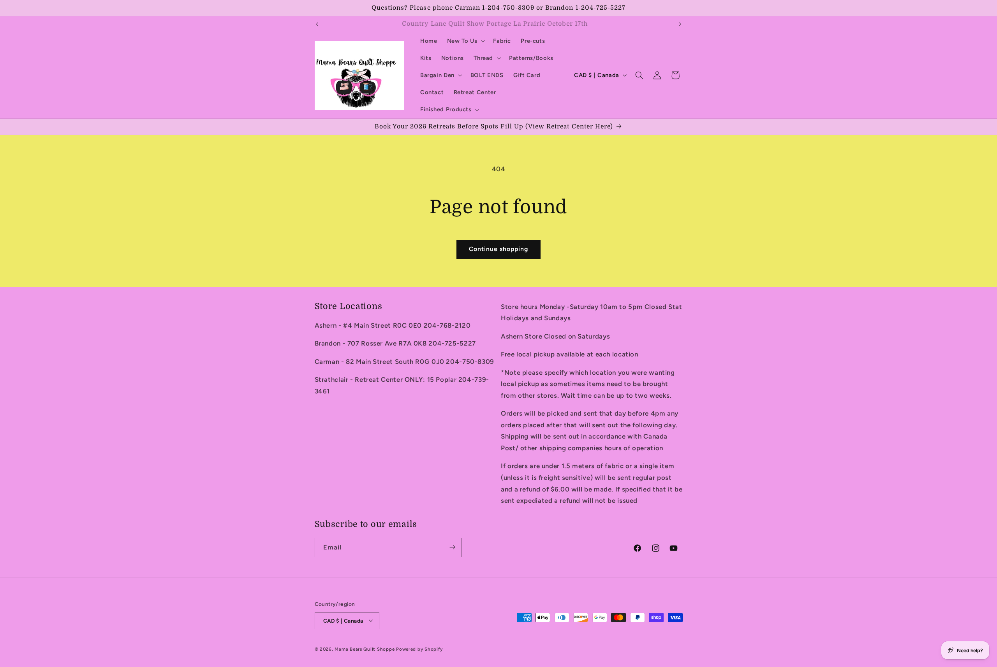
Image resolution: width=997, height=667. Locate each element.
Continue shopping (498, 249)
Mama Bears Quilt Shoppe (365, 648)
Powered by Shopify (419, 648)
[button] (465, 40)
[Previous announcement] (317, 24)
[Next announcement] (680, 24)
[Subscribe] (452, 547)
